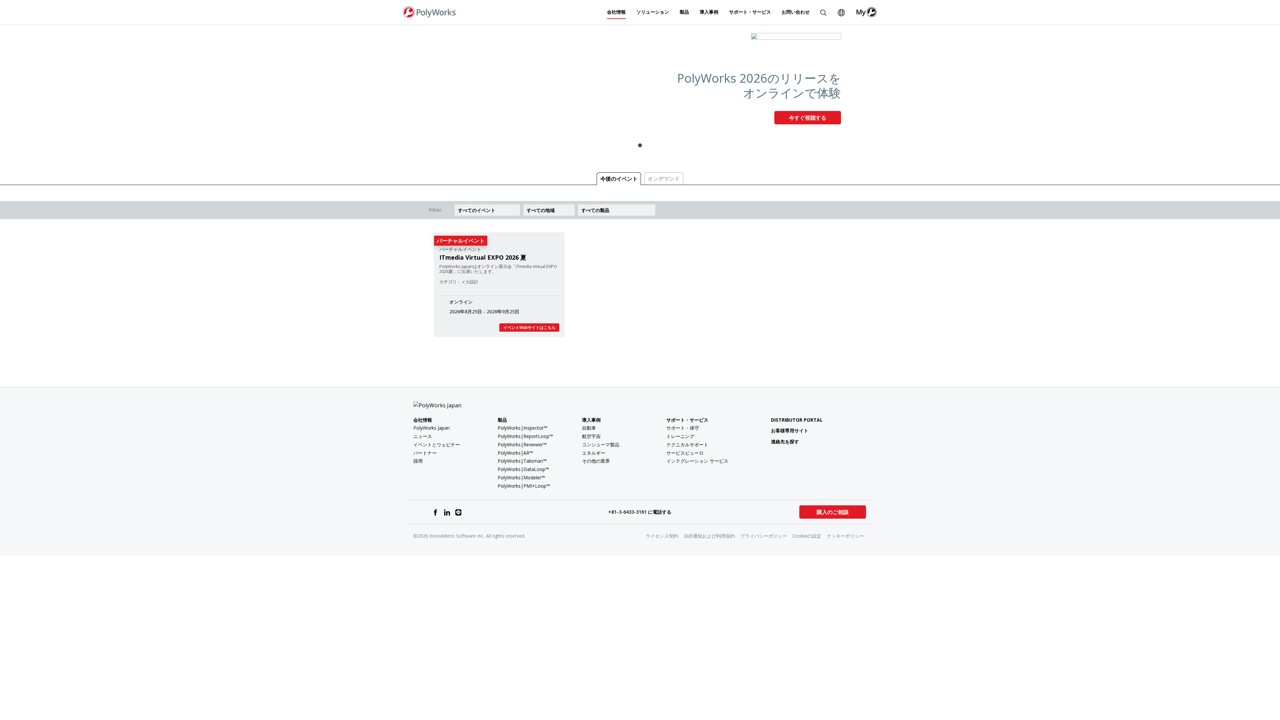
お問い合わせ (796, 12)
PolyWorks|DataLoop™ (523, 469)
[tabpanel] (640, 81)
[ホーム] (429, 11)
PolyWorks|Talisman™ (522, 461)
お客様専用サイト (789, 430)
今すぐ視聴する (807, 117)
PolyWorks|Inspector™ (522, 428)
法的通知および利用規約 (709, 536)
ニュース (422, 436)
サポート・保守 (682, 428)
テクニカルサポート (687, 444)
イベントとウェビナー (436, 444)
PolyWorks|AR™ (515, 453)
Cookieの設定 (806, 536)
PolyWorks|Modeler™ (521, 477)
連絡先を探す (785, 441)
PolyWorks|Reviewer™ (522, 444)
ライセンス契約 (662, 536)
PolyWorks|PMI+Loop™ (524, 486)
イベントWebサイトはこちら (529, 327)
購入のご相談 (833, 512)
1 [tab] (640, 145)
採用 (418, 461)
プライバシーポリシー (763, 536)
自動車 (589, 428)
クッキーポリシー (845, 536)
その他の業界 (596, 461)
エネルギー (593, 453)
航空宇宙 (591, 436)
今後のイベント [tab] (619, 178)
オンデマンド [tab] (664, 178)
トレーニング (680, 436)
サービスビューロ (685, 453)
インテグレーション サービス (697, 461)
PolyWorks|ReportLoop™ (525, 436)
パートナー (425, 453)
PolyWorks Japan (431, 428)
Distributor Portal (797, 420)
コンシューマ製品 (600, 444)
